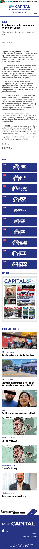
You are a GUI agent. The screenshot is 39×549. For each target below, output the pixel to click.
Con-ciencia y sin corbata (14, 496)
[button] (35, 13)
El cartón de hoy (9, 468)
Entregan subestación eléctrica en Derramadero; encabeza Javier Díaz (18, 384)
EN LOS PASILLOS (9, 440)
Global (4, 22)
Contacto (34, 534)
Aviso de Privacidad (30, 536)
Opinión (4, 437)
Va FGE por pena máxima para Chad (18, 413)
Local (3, 410)
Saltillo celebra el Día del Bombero (18, 355)
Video (3, 352)
